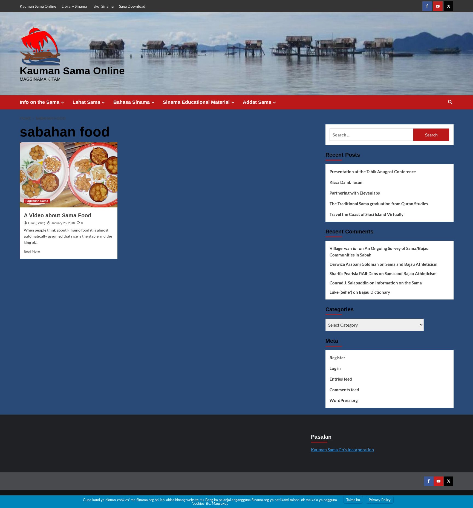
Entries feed (341, 378)
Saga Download (132, 6)
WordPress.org (344, 400)
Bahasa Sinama (131, 102)
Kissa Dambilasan (346, 182)
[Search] (450, 102)
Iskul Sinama (103, 6)
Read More (32, 251)
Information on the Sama (398, 282)
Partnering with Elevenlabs (355, 192)
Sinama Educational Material (196, 102)
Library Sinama (74, 6)
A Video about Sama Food (57, 215)
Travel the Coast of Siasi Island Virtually (366, 214)
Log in (335, 368)
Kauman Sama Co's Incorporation (342, 449)
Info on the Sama (39, 102)
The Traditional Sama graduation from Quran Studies (379, 203)
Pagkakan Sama (36, 200)
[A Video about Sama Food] (68, 174)
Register (337, 357)
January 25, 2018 (63, 223)
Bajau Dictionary (374, 292)
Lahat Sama (86, 102)
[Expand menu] (62, 102)
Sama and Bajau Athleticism (411, 264)
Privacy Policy (380, 500)
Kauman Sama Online (38, 6)
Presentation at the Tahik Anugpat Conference (373, 171)
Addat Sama (257, 102)
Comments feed (344, 389)
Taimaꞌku (353, 500)
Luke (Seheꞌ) (36, 223)
